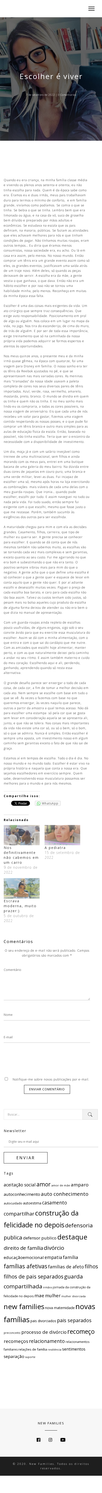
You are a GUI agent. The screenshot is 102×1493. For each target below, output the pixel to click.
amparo (80, 1184)
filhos (91, 1266)
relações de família (32, 1349)
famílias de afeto (66, 1267)
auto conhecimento (64, 1193)
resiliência (54, 1349)
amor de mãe (60, 1185)
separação (14, 1356)
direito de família (23, 1247)
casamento (54, 1202)
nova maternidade (60, 1307)
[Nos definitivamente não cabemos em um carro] (22, 835)
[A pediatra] (62, 835)
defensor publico (39, 1238)
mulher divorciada (73, 1296)
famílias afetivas (25, 1266)
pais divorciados (43, 1320)
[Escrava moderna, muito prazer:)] (22, 888)
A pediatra (55, 847)
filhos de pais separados (33, 1276)
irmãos (47, 1287)
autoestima (32, 1203)
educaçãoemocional (24, 1257)
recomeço (81, 1331)
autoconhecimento (22, 1194)
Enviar (25, 1157)
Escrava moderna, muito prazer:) (20, 906)
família (70, 1257)
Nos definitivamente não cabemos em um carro (21, 855)
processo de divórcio (44, 1332)
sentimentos (73, 1349)
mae (39, 1295)
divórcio (54, 1248)
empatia (53, 1257)
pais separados (74, 1320)
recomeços (16, 1341)
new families (24, 1306)
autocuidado (13, 1203)
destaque (72, 1236)
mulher (53, 1295)
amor (43, 1184)
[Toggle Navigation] (90, 8)
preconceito (12, 1333)
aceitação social (20, 1185)
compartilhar (19, 1213)
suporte (30, 1357)
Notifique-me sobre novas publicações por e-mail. (51, 1079)
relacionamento (47, 1341)
